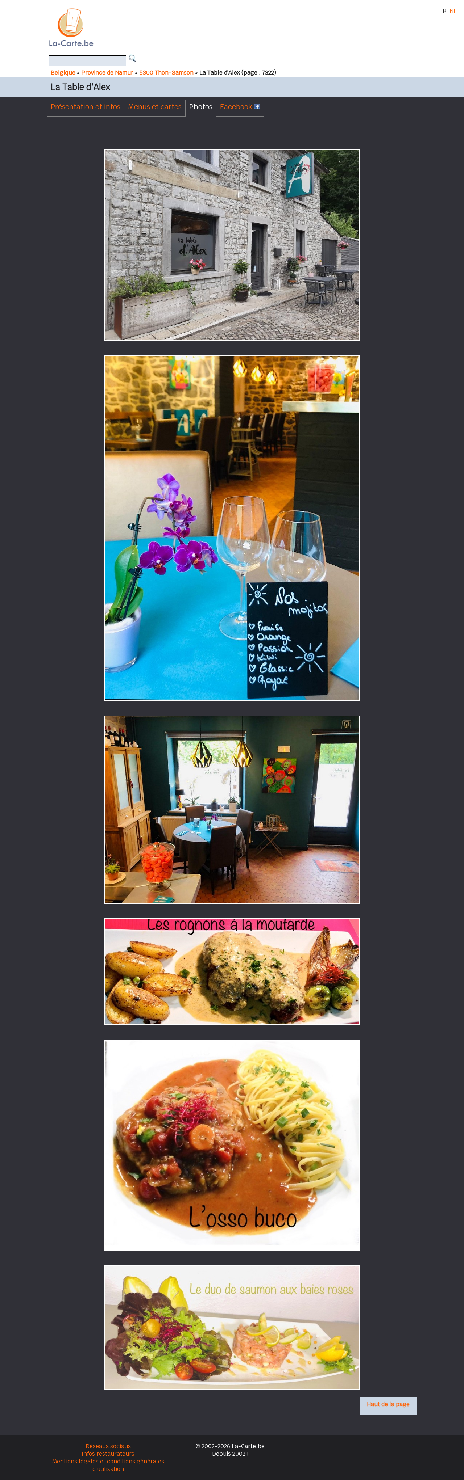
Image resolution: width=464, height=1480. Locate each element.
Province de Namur (107, 72)
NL (453, 11)
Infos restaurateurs (108, 1454)
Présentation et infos (85, 106)
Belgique (63, 72)
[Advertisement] (240, 27)
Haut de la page (388, 1404)
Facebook (237, 106)
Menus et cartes (155, 106)
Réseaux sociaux (108, 1446)
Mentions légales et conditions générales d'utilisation (108, 1465)
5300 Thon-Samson (166, 72)
